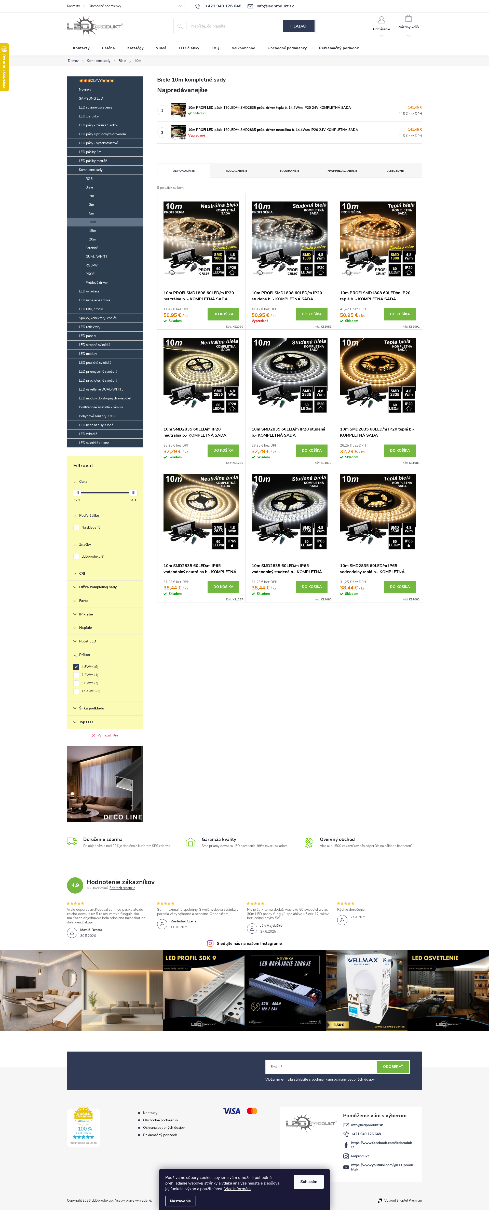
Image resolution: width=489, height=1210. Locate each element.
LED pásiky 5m (90, 152)
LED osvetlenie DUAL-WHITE (101, 389)
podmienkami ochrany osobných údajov (343, 1079)
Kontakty (73, 6)
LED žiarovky (89, 116)
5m (91, 213)
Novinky (85, 89)
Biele (89, 187)
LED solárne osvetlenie (95, 107)
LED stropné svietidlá (94, 345)
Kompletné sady (91, 170)
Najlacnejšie (236, 171)
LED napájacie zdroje (94, 300)
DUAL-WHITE (96, 256)
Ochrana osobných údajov (164, 1127)
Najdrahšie (289, 171)
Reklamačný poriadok (160, 1135)
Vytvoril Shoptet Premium (403, 1200)
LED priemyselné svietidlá (98, 371)
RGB (89, 179)
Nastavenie (180, 1201)
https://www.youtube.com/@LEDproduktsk (382, 1167)
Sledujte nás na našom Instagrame (249, 943)
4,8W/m (89, 667)
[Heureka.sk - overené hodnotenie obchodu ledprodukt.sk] (83, 1127)
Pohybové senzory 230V (97, 416)
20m (92, 239)
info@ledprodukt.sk (367, 1125)
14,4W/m (90, 691)
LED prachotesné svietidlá (98, 380)
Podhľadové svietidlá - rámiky (101, 407)
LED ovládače (89, 291)
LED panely (87, 336)
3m (91, 205)
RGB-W (92, 265)
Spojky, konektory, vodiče (98, 318)
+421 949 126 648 (366, 1134)
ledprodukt (360, 1156)
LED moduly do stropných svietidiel (105, 398)
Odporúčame (184, 171)
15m (92, 230)
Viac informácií (237, 1189)
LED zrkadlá (88, 434)
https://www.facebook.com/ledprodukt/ (381, 1145)
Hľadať (298, 26)
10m (92, 222)
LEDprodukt (92, 556)
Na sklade (91, 527)
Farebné (92, 248)
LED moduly (88, 354)
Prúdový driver (97, 282)
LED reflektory (89, 327)
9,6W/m (89, 683)
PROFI (90, 274)
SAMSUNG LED (91, 98)
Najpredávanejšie (342, 171)
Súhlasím (308, 1182)
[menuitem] (81, 48)
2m (91, 196)
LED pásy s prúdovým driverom (102, 134)
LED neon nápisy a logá (96, 425)
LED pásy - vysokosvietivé (98, 143)
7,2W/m (89, 675)
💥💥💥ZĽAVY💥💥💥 (96, 80)
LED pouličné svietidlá (95, 362)
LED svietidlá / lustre (94, 443)
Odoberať (393, 1066)
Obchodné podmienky (105, 6)
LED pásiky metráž (93, 161)
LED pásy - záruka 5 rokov (98, 125)
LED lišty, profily (91, 309)
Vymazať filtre (108, 735)
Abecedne (395, 171)
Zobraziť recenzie (122, 888)
